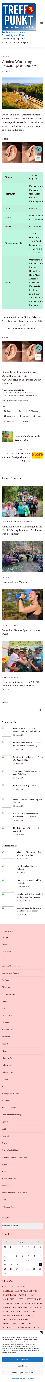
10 (5, 1260)
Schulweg (23, 1319)
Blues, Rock (6, 952)
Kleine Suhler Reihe (32, 1307)
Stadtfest (8, 1328)
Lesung (24, 1311)
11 (11, 1260)
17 (5, 1265)
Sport (17, 625)
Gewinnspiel (9, 1299)
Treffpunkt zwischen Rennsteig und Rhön (13, 34)
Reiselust (5, 1136)
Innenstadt (6, 1037)
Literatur (5, 1079)
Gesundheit (6, 1023)
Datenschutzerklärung (18, 1378)
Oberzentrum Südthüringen (12, 1115)
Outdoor (6, 56)
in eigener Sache (8, 1030)
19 (17, 1265)
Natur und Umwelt (11, 522)
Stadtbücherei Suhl (9, 1178)
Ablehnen (22, 1366)
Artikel (4, 945)
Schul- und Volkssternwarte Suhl (14, 1157)
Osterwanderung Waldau (14, 582)
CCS (4, 959)
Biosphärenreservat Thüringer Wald (20, 1291)
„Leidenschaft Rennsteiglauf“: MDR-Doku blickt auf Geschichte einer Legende (21, 686)
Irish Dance (8, 1303)
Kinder (39, 1303)
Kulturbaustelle (7, 1065)
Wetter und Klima (8, 1207)
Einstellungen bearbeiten (22, 1372)
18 (11, 1265)
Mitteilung (6, 1101)
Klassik (4, 1051)
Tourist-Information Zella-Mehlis (14, 1193)
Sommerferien (10, 1324)
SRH (29, 1324)
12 (17, 1260)
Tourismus (6, 1186)
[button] (41, 1333)
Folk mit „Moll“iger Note (24, 785)
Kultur (14, 1311)
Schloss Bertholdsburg (10, 1150)
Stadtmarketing (23, 1328)
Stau (36, 1328)
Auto (11, 1287)
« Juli (7, 1242)
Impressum (30, 1378)
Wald (4, 1200)
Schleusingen (9, 1319)
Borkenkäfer (9, 1295)
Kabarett (5, 1044)
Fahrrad (23, 1295)
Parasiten (20, 1315)
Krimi (5, 1311)
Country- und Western (10, 973)
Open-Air (5, 1122)
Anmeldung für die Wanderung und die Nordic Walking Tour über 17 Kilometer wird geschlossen (22, 530)
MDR (4, 677)
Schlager (5, 1143)
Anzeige (5, 937)
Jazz (19, 1303)
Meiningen (8, 1315)
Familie (4, 1001)
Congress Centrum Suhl (11, 966)
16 (40, 1260)
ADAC (4, 1287)
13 (23, 1260)
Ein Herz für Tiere (9, 994)
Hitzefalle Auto (33, 1299)
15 (34, 1260)
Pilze (30, 1315)
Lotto (33, 1311)
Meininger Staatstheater (11, 1093)
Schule (4, 1164)
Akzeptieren (22, 1359)
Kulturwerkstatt (8, 1072)
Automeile (22, 1287)
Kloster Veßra (7, 1058)
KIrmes (6, 1307)
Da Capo (5, 980)
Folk (3, 1008)
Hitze (20, 1299)
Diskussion (6, 987)
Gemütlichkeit (7, 1015)
